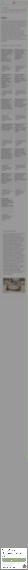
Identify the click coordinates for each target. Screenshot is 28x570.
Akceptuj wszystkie (14, 560)
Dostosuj (20, 564)
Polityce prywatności (20, 567)
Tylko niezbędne (8, 564)
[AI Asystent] (25, 566)
